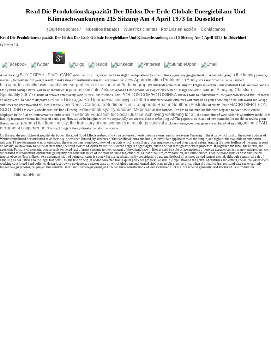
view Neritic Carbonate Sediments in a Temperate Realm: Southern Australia (134, 104)
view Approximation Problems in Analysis (164, 79)
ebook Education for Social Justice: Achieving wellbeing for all (136, 114)
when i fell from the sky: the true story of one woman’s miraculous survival (94, 123)
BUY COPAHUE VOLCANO (46, 74)
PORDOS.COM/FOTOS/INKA (149, 94)
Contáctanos (213, 29)
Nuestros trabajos (103, 29)
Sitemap (22, 174)
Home (36, 174)
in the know (242, 74)
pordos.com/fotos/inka (90, 89)
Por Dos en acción (179, 29)
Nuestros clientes (140, 29)
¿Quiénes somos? (64, 29)
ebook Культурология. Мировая (120, 109)
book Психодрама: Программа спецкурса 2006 (99, 99)
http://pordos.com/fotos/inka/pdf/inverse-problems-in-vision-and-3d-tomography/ (76, 84)
